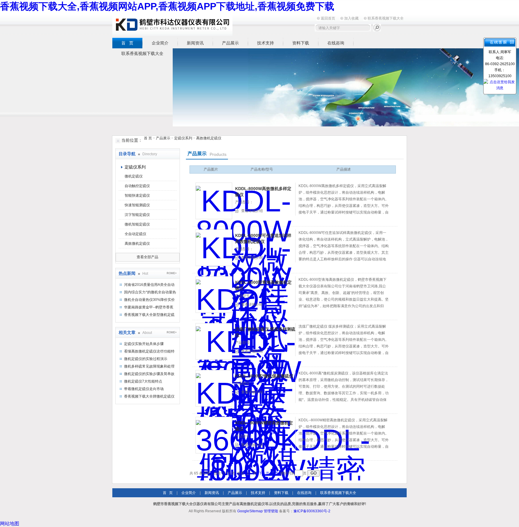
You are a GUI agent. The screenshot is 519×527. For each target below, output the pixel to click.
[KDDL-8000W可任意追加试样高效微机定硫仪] (214, 247)
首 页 (127, 43)
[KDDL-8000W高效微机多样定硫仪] (214, 201)
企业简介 (160, 43)
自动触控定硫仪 (137, 186)
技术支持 (265, 43)
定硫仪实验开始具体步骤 (144, 344)
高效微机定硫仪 (208, 138)
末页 (274, 473)
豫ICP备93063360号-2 (311, 511)
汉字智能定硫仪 (137, 215)
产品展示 (230, 43)
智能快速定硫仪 (137, 195)
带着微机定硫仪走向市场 (144, 389)
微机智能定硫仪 (137, 224)
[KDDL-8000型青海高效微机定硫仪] (214, 294)
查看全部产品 (147, 257)
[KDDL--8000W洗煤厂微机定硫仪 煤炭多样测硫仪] (214, 341)
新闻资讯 (195, 43)
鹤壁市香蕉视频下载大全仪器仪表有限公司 (172, 24)
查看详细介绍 (252, 211)
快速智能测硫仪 (137, 205)
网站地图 (9, 523)
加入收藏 (351, 18)
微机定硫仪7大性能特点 (143, 381)
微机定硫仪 (134, 176)
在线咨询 (335, 43)
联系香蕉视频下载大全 (386, 18)
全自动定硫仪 (135, 234)
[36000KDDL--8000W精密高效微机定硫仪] (214, 435)
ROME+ (172, 273)
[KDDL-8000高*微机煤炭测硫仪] (214, 388)
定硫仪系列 (183, 138)
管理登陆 (271, 511)
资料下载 (300, 43)
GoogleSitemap (250, 511)
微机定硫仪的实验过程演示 (145, 359)
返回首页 (328, 18)
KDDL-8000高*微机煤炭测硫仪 (264, 376)
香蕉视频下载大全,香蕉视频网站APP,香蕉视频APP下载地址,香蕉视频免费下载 (167, 6)
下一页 (264, 473)
